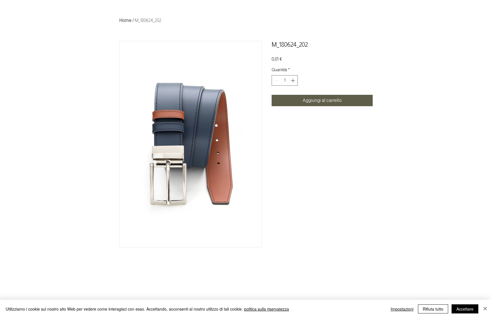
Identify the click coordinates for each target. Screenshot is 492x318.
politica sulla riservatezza (266, 309)
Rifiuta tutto (433, 309)
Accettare (464, 309)
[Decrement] (276, 80)
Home (125, 20)
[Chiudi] (485, 308)
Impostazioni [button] (402, 309)
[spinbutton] (285, 80)
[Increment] (293, 80)
